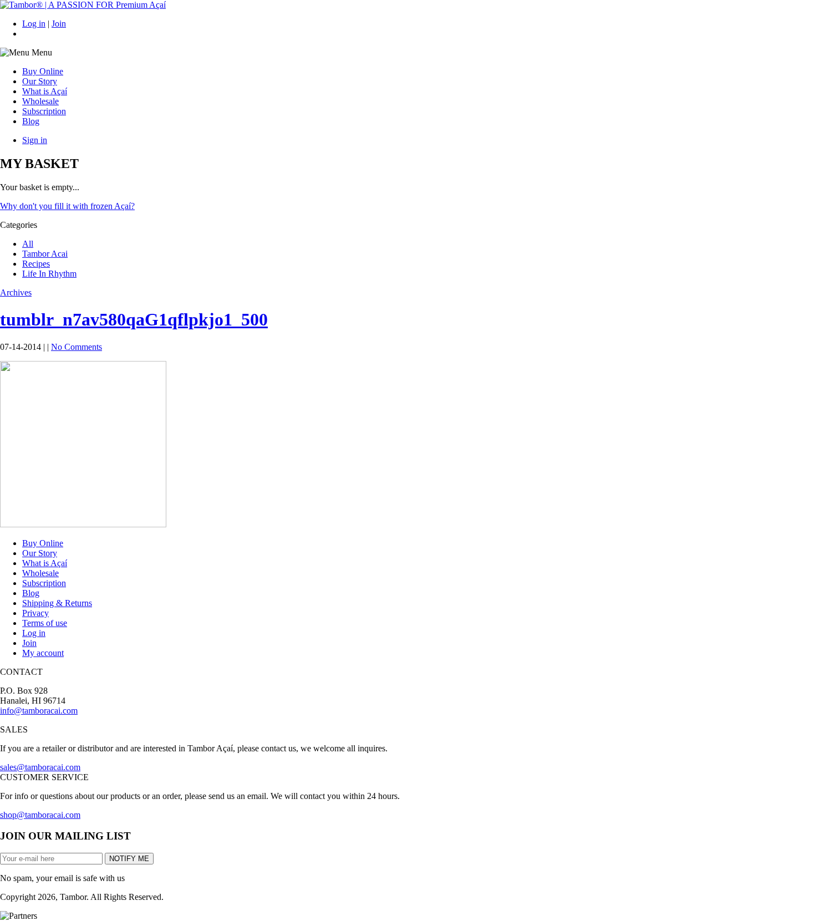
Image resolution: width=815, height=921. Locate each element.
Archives (16, 292)
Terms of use (44, 623)
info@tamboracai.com (39, 710)
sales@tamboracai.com (40, 767)
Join (59, 23)
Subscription (44, 111)
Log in (33, 23)
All (27, 243)
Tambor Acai (45, 253)
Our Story (39, 81)
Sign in (34, 140)
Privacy (35, 613)
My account (43, 653)
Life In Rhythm (49, 273)
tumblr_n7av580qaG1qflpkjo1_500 (134, 319)
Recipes (36, 263)
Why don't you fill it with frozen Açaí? (67, 206)
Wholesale (40, 101)
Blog (30, 121)
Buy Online (42, 71)
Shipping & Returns (57, 603)
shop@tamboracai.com (40, 815)
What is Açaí (44, 91)
